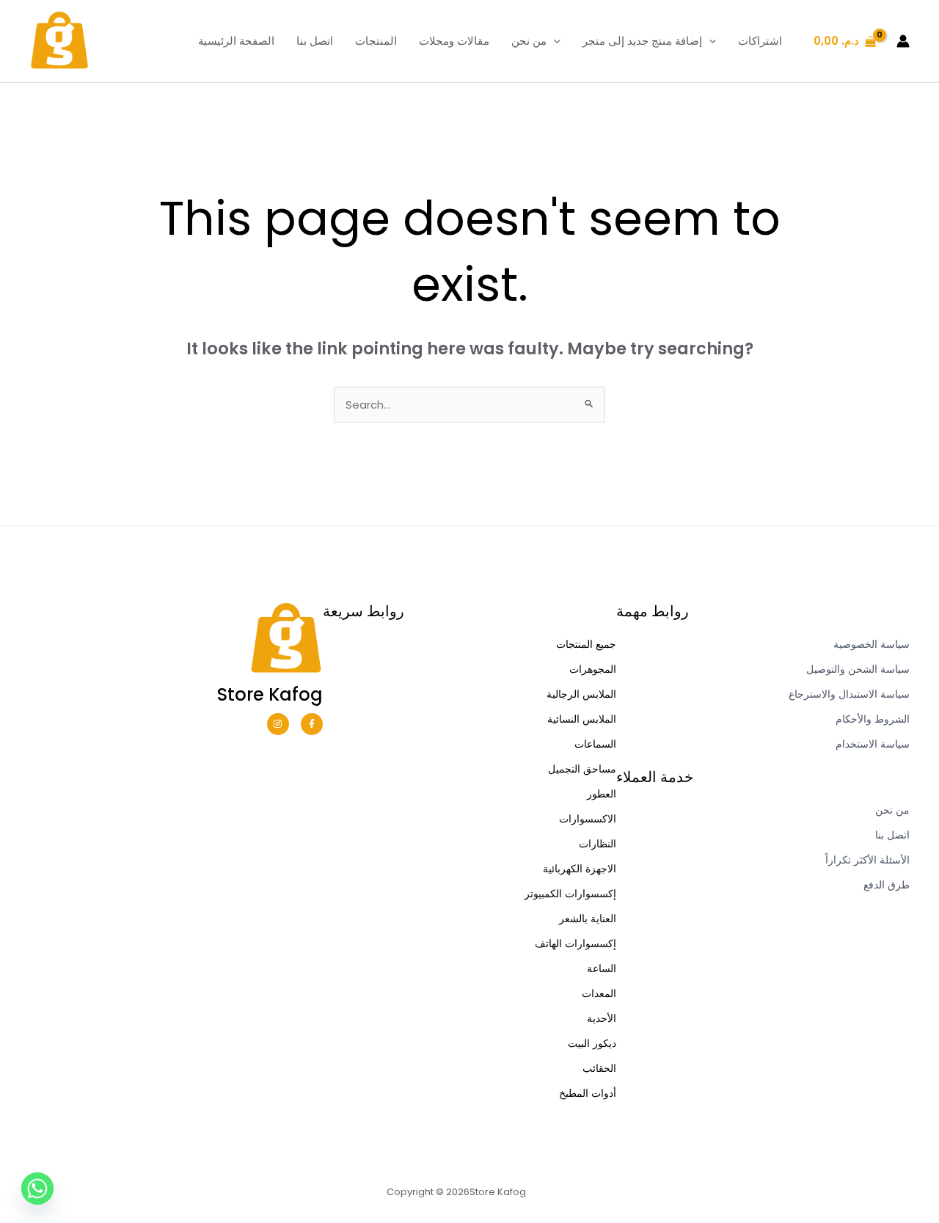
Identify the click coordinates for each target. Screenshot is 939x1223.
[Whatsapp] (37, 1188)
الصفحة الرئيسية (236, 40)
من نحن (529, 40)
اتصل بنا (314, 40)
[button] (553, 41)
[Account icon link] (903, 41)
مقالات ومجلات (454, 40)
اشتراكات (760, 40)
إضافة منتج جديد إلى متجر (642, 40)
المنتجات (376, 40)
